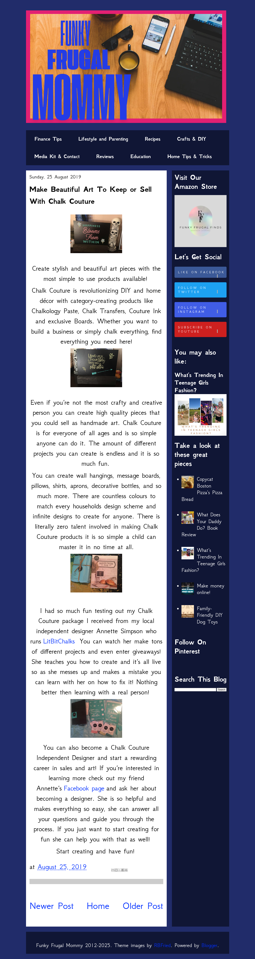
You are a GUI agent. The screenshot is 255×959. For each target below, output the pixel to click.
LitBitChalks (59, 641)
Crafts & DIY (191, 139)
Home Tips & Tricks (189, 156)
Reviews (105, 156)
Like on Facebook (201, 272)
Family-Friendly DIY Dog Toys (210, 615)
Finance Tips (48, 139)
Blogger (209, 945)
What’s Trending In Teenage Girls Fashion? (199, 382)
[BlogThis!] (116, 870)
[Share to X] (119, 870)
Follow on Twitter (192, 290)
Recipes (152, 139)
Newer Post (51, 905)
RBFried (162, 945)
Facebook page (84, 788)
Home (98, 905)
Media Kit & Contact (57, 156)
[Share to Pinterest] (126, 870)
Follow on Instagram (192, 310)
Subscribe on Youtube (195, 329)
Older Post (142, 905)
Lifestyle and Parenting (103, 139)
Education (140, 156)
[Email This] (113, 870)
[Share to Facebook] (123, 870)
